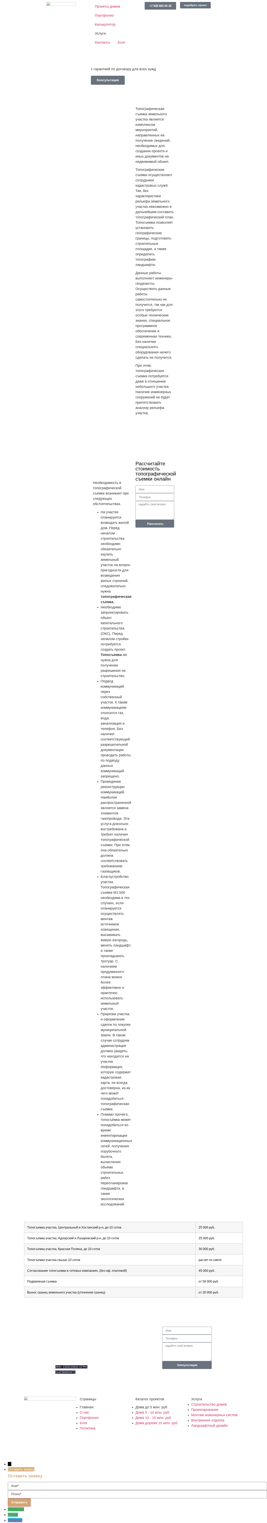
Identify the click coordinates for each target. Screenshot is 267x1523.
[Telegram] (82, 1386)
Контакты (102, 42)
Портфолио (104, 15)
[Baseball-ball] (40, 1453)
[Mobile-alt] (60, 1386)
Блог (121, 42)
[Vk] (29, 1453)
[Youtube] (50, 1453)
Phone (13, 1515)
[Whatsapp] (71, 1386)
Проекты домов (107, 6)
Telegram (15, 1520)
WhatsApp (16, 1509)
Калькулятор (105, 24)
